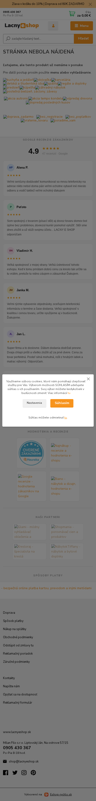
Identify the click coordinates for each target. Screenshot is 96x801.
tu (69, 393)
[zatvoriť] (88, 379)
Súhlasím (62, 403)
